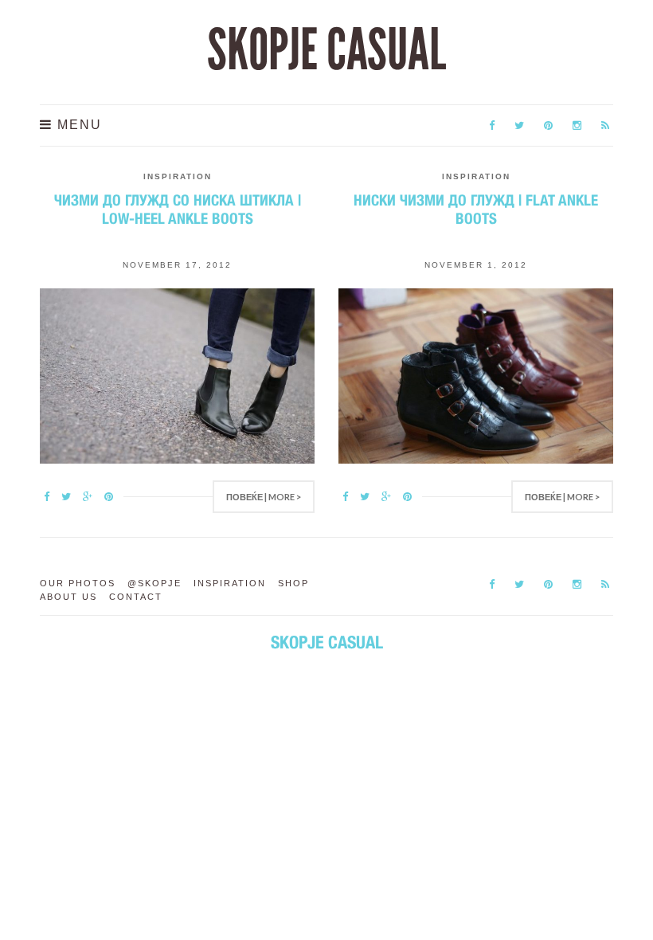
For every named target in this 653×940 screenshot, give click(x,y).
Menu (77, 124)
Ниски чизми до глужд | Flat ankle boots (476, 209)
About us (68, 596)
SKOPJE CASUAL (326, 50)
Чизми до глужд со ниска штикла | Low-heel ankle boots (177, 209)
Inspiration (177, 176)
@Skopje (154, 583)
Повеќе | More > (263, 497)
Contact (135, 596)
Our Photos (77, 583)
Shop (293, 583)
